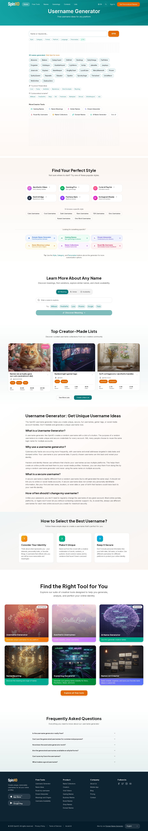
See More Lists (64, 397)
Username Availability (43, 801)
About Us (93, 784)
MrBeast (32, 96)
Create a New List (83, 397)
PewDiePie (42, 96)
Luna (73, 306)
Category (39, 39)
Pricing (92, 794)
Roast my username (43, 790)
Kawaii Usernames (63, 218)
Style (31, 39)
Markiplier (72, 96)
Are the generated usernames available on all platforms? (55, 750)
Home (26, 4)
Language (64, 39)
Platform (55, 39)
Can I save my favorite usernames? (46, 756)
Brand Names (67, 801)
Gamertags (56, 4)
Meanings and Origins (43, 797)
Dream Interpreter (42, 794)
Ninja (50, 96)
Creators (66, 787)
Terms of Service (55, 826)
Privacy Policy (40, 826)
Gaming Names (68, 794)
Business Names (69, 797)
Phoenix (81, 306)
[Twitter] (123, 784)
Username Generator (43, 784)
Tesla (99, 306)
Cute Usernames (33, 213)
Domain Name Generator (114, 826)
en (101, 4)
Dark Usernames (66, 213)
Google (90, 306)
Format (47, 39)
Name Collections (69, 784)
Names (46, 4)
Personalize (74, 39)
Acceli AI (68, 826)
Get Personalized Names (128, 4)
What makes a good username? (45, 762)
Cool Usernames (50, 213)
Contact (93, 797)
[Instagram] (126, 784)
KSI (56, 96)
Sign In (112, 4)
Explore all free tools (74, 693)
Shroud (81, 96)
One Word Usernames (83, 218)
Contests (67, 4)
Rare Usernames (83, 213)
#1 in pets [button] (45, 346)
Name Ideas (40, 787)
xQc (99, 96)
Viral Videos (67, 790)
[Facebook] (119, 784)
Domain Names (68, 808)
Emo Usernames (114, 213)
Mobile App (94, 787)
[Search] (106, 4)
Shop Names (67, 804)
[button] (12, 382)
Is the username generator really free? (47, 733)
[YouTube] (130, 784)
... (47, 374)
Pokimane (63, 96)
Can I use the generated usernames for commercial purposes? (57, 739)
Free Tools (36, 4)
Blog (92, 790)
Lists (75, 4)
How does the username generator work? (49, 745)
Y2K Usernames (98, 213)
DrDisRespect (90, 96)
